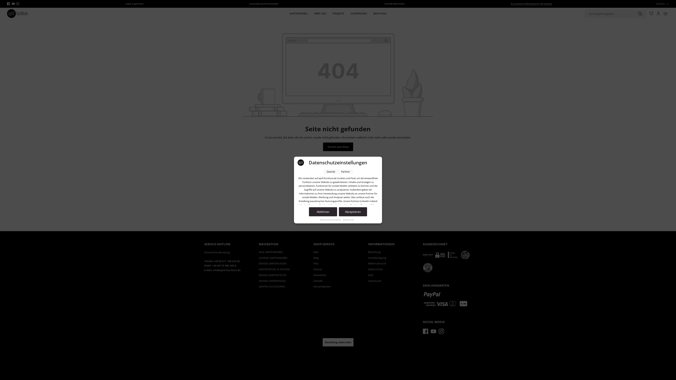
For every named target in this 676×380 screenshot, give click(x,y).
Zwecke (331, 171)
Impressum (348, 219)
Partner (345, 171)
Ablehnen (323, 212)
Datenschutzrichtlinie (330, 219)
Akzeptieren (353, 212)
